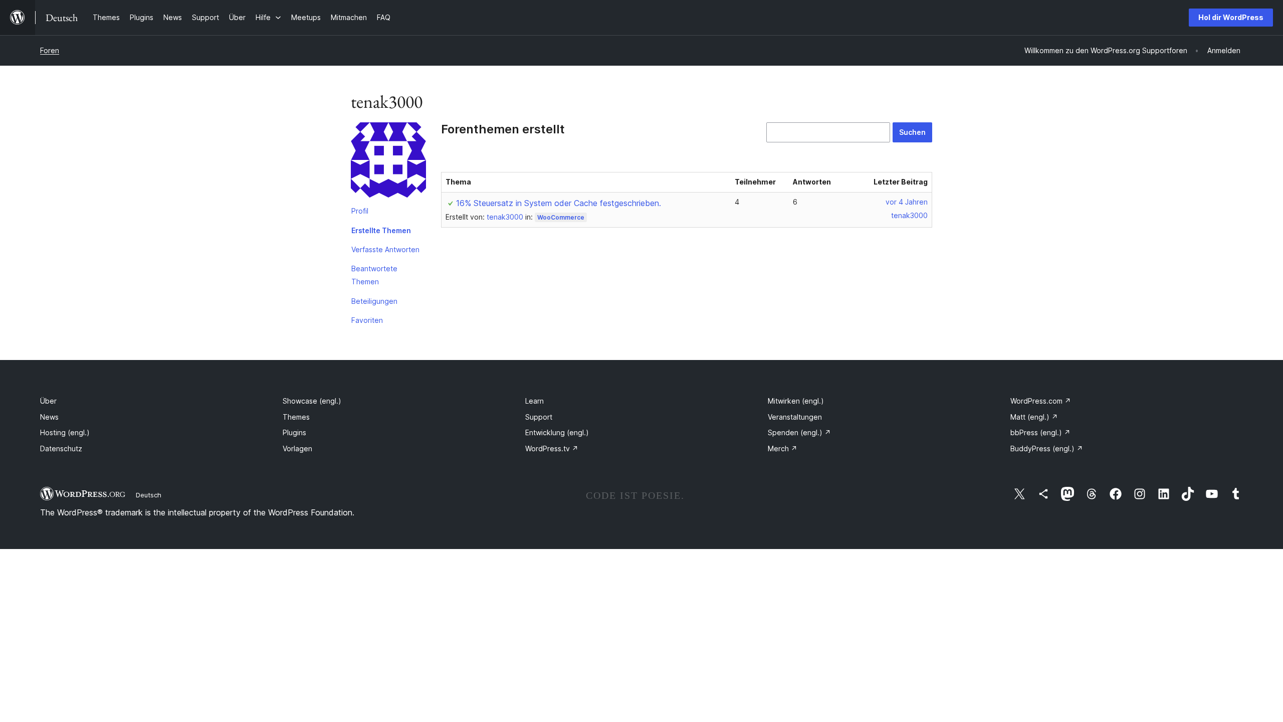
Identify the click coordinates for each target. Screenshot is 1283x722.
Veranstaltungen (795, 417)
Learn (534, 401)
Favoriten (367, 320)
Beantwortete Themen (374, 275)
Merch (782, 448)
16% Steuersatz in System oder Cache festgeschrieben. (558, 203)
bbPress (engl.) (1040, 432)
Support (538, 417)
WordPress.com (1040, 401)
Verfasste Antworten (385, 249)
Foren (49, 50)
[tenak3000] (388, 162)
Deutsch (148, 495)
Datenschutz (61, 448)
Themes (296, 417)
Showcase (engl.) (312, 401)
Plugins (294, 432)
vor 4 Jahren (907, 202)
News (49, 417)
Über (48, 401)
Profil (359, 211)
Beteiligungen (374, 301)
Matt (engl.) (1034, 417)
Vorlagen (297, 448)
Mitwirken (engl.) (796, 401)
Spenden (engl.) (799, 432)
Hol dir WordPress (1230, 17)
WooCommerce (560, 217)
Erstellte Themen (381, 230)
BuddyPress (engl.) (1046, 448)
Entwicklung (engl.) (557, 432)
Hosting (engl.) (65, 432)
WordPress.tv (551, 448)
